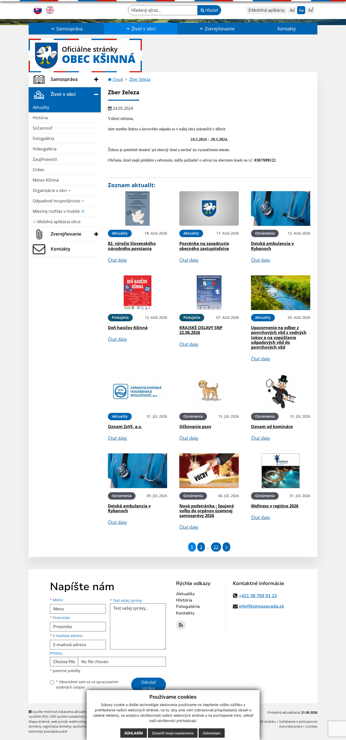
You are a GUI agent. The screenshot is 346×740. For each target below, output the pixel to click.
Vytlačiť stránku (264, 721)
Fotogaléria (43, 138)
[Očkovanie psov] (209, 391)
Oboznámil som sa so (87, 684)
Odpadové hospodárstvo (57, 201)
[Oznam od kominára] (280, 391)
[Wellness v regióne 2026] (280, 470)
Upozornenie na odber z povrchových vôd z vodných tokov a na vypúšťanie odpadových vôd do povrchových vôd (278, 337)
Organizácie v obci (50, 190)
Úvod (117, 79)
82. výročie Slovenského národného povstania (132, 246)
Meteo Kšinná (46, 180)
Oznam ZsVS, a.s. (125, 426)
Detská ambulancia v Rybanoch (272, 246)
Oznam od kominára (272, 426)
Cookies (311, 726)
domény (35, 726)
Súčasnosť (42, 128)
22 (216, 547)
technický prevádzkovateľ (48, 731)
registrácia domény (57, 726)
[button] (66, 28)
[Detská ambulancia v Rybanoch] (280, 208)
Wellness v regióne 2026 (274, 506)
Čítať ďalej (117, 260)
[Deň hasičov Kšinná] (137, 292)
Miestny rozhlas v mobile (57, 211)
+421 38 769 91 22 (258, 596)
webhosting (78, 721)
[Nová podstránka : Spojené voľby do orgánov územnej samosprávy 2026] (209, 470)
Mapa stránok (39, 721)
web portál (59, 721)
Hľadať (211, 10)
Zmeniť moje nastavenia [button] (173, 733)
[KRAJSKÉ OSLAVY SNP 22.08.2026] (209, 292)
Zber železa (139, 79)
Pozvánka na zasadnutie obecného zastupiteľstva (204, 246)
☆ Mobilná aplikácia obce (57, 221)
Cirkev (38, 169)
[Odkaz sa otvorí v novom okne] (181, 625)
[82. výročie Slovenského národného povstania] (137, 208)
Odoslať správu (148, 685)
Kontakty (286, 29)
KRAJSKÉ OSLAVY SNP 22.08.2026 (200, 330)
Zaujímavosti (45, 159)
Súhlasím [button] (133, 733)
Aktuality (41, 107)
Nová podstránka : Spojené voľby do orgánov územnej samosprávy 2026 (206, 510)
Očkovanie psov (195, 426)
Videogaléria (44, 149)
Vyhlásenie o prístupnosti (298, 721)
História (40, 117)
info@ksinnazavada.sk (261, 606)
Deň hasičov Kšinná (128, 327)
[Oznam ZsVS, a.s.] (137, 391)
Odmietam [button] (212, 733)
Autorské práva (290, 726)
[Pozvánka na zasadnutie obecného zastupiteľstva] (209, 208)
